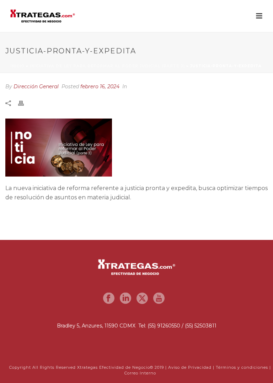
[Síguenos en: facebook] (108, 299)
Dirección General (36, 86)
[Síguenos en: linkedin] (125, 299)
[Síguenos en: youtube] (159, 299)
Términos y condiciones (242, 367)
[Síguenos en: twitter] (142, 299)
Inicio (17, 66)
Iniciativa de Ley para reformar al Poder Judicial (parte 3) (107, 66)
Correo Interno (140, 373)
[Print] (24, 103)
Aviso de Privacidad (190, 367)
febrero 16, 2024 (99, 86)
